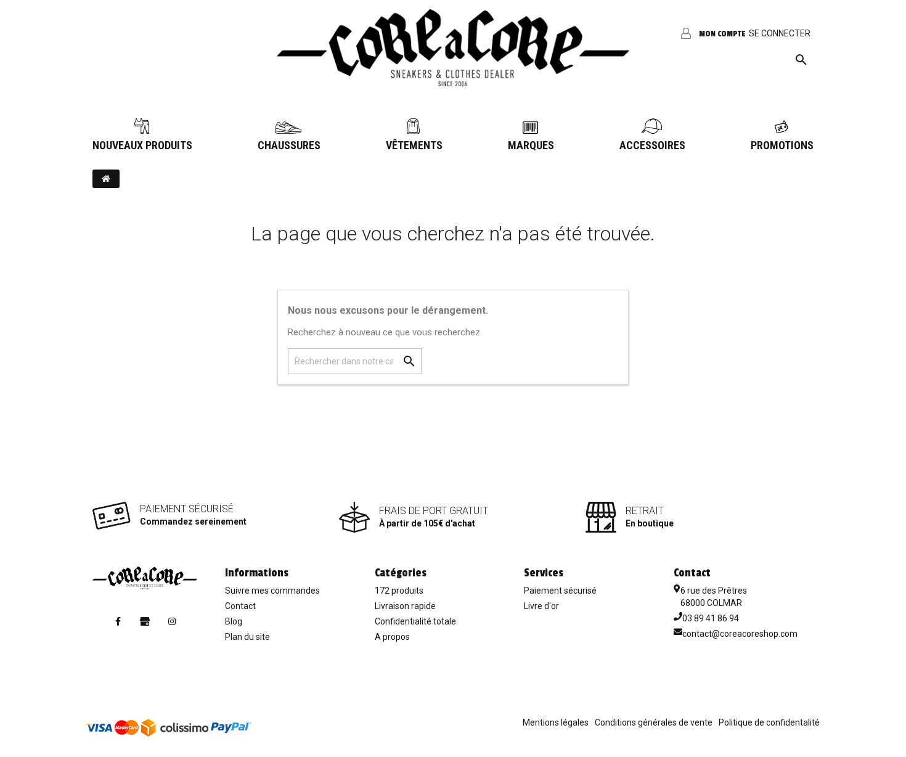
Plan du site (247, 637)
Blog (233, 621)
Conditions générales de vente (653, 722)
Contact (240, 606)
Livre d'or (541, 606)
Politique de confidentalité (769, 722)
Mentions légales (556, 722)
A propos (392, 637)
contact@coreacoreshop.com (740, 634)
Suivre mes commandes (272, 590)
